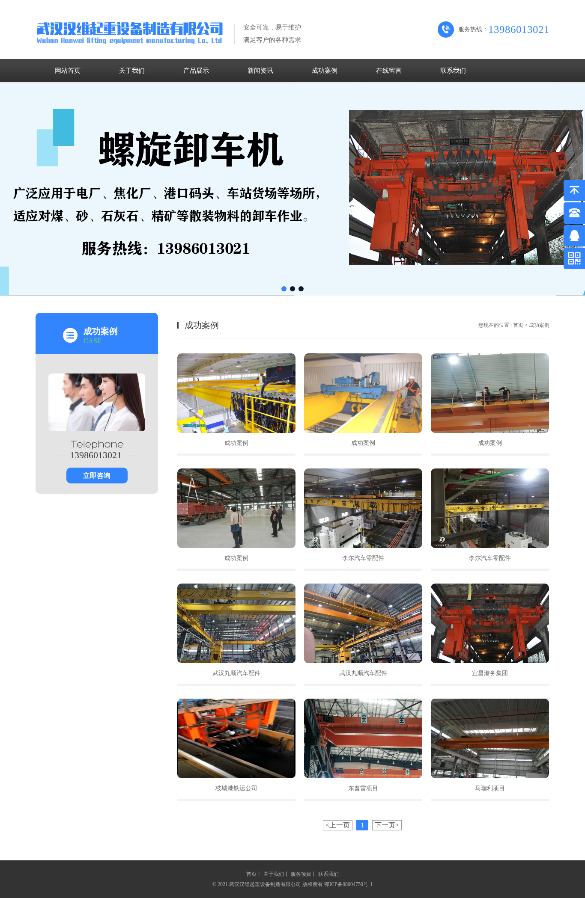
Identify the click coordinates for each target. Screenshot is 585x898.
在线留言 (389, 70)
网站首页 (68, 70)
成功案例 (324, 70)
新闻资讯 (260, 70)
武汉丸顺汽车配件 (236, 673)
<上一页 (337, 825)
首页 (518, 325)
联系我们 (453, 70)
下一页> (387, 825)
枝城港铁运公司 (236, 788)
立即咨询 (96, 475)
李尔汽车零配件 (363, 558)
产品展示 (196, 70)
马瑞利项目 (490, 788)
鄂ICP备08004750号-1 (348, 884)
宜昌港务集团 (490, 673)
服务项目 (301, 874)
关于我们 (132, 70)
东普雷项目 (363, 788)
